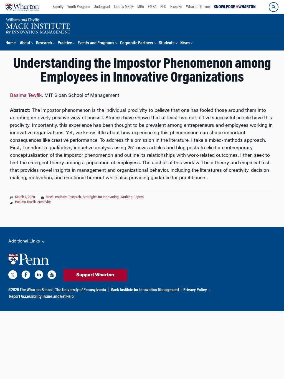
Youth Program (78, 7)
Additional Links (24, 241)
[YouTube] (51, 275)
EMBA (152, 7)
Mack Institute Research (63, 197)
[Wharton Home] (22, 7)
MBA (140, 7)
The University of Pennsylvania (80, 290)
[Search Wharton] (273, 7)
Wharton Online (198, 7)
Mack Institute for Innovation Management (144, 290)
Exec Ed (176, 7)
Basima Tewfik (26, 95)
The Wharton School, (37, 290)
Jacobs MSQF (123, 7)
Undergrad (102, 7)
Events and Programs (96, 43)
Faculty (58, 7)
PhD (163, 7)
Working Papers (132, 197)
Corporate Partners (136, 43)
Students (166, 43)
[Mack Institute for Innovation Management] (38, 25)
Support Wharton (95, 275)
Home (11, 43)
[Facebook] (25, 275)
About (25, 43)
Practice (65, 43)
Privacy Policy (195, 290)
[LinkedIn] (38, 275)
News (185, 43)
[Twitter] (12, 275)
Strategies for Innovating (101, 197)
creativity (44, 202)
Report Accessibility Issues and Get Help (41, 297)
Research (44, 43)
